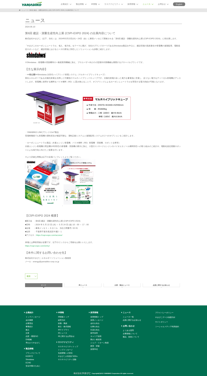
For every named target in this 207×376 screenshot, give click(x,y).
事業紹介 (29, 327)
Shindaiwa (30, 359)
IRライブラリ (63, 330)
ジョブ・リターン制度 (99, 343)
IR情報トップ (63, 317)
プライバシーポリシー (164, 313)
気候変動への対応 (65, 353)
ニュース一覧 (128, 317)
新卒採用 (94, 333)
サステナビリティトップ (68, 346)
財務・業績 (62, 323)
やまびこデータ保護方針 (165, 317)
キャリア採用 (95, 336)
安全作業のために (33, 366)
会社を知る (95, 323)
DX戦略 (29, 339)
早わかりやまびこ (33, 343)
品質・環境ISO (32, 336)
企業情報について (130, 334)
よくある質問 (128, 330)
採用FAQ (94, 349)
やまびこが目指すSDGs (68, 356)
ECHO (28, 363)
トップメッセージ (33, 317)
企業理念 (29, 323)
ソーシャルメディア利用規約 (167, 327)
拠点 (27, 330)
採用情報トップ (96, 317)
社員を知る (95, 330)
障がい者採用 (95, 339)
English (179, 4)
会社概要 (29, 320)
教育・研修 (95, 346)
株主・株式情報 (64, 327)
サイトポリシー (161, 322)
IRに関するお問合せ (66, 336)
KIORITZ (29, 356)
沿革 (27, 333)
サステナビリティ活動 (67, 359)
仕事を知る (95, 327)
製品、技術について (131, 337)
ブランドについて (33, 353)
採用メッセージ (96, 320)
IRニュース (62, 333)
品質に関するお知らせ (132, 320)
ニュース (25, 10)
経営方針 (61, 320)
